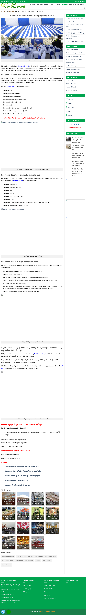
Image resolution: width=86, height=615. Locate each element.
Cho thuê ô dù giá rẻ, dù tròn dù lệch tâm (17, 485)
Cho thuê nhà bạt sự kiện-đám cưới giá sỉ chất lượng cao (22, 476)
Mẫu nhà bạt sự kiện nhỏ (72, 72)
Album (58, 4)
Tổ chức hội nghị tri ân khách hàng (75, 33)
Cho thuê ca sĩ (69, 80)
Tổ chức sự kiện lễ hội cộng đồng (74, 41)
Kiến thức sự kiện (74, 4)
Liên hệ (77, 1)
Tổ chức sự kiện (27, 589)
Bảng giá (53, 4)
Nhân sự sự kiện (27, 592)
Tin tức (70, 115)
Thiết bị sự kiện (27, 585)
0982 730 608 (10, 597)
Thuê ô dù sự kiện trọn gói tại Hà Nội (16, 480)
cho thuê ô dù (10, 86)
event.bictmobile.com (12, 603)
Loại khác (68, 111)
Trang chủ (32, 4)
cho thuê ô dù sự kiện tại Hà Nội (24, 560)
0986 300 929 (10, 594)
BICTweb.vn (53, 611)
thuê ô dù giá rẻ (47, 560)
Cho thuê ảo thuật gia (71, 90)
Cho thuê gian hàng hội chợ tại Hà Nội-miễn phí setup (29, 118)
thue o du (38, 560)
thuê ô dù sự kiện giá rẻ (41, 354)
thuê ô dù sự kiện (6, 565)
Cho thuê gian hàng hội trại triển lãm (75, 53)
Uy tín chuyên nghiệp (49, 585)
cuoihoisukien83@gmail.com (13, 600)
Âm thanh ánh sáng (71, 66)
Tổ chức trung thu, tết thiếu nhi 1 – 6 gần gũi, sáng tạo (75, 20)
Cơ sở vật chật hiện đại (50, 598)
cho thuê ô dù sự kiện (8, 560)
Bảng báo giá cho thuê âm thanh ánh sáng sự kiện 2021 (21, 466)
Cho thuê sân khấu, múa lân (73, 69)
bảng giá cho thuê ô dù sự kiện (25, 556)
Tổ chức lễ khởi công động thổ (74, 29)
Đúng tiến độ (47, 595)
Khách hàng (64, 4)
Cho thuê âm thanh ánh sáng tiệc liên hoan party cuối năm (22, 471)
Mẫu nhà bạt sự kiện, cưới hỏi (73, 56)
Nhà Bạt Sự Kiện (70, 62)
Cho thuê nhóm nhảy (71, 87)
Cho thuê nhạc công (71, 84)
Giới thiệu (82, 1)
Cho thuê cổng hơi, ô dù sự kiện (74, 59)
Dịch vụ (46, 4)
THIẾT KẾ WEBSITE (44, 611)
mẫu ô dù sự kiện (18, 181)
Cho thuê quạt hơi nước (72, 49)
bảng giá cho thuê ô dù (8, 556)
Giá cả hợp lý (47, 592)
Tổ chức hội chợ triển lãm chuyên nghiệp (74, 25)
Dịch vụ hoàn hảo (48, 589)
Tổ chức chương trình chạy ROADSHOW (73, 37)
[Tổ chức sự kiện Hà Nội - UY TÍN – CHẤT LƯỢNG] (13, 5)
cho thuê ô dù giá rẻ (50, 556)
